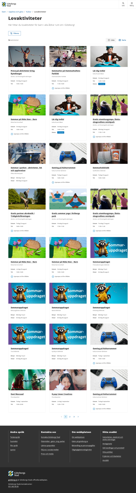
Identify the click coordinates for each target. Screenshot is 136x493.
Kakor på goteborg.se (80, 441)
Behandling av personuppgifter (83, 445)
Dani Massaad (17, 394)
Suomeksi (14, 441)
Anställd (106, 460)
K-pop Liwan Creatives (62, 394)
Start (4, 12)
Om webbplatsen (78, 437)
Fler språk (14, 445)
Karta (124, 40)
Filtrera (16, 33)
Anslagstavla (107, 444)
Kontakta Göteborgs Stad (50, 437)
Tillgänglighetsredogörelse (82, 450)
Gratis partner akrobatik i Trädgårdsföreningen (22, 214)
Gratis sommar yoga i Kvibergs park (66, 214)
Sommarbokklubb (101, 167)
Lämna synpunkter (48, 445)
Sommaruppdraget (101, 262)
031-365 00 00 (13, 486)
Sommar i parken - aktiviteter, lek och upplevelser (26, 169)
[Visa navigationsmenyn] (132, 4)
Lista (112, 40)
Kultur (28, 12)
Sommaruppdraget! (19, 348)
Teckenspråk (15, 437)
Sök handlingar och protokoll (113, 448)
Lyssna (12, 450)
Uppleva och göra (16, 12)
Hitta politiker (108, 452)
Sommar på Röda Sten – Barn (24, 119)
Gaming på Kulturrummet (63, 167)
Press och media (47, 454)
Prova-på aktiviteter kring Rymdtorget (23, 72)
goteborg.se (12, 480)
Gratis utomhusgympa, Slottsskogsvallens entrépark (106, 120)
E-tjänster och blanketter (112, 456)
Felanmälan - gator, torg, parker (53, 441)
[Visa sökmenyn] (123, 4)
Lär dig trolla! (99, 71)
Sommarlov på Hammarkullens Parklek (66, 72)
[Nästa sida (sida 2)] (78, 416)
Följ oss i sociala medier (50, 450)
